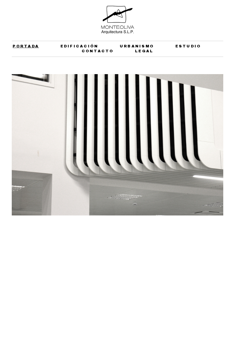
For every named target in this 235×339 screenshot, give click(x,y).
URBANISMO (137, 46)
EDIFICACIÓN (79, 46)
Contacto (98, 51)
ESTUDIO (188, 46)
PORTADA (26, 46)
